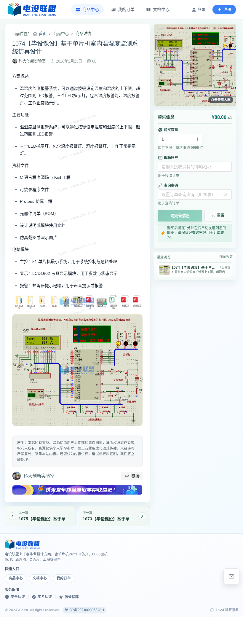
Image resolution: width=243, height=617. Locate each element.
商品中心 (16, 578)
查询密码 (171, 186)
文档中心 (40, 578)
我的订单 (64, 578)
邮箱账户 (171, 158)
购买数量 (171, 130)
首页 (43, 33)
